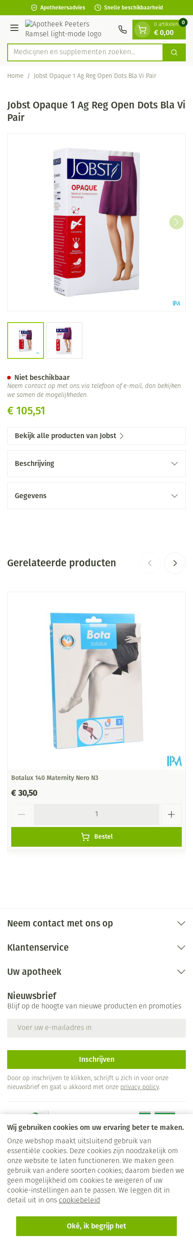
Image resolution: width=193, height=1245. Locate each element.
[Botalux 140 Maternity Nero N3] (96, 681)
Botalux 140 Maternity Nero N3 (54, 778)
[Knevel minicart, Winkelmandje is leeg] (142, 30)
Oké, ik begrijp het (96, 1226)
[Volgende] (176, 222)
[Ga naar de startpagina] (69, 29)
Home (15, 76)
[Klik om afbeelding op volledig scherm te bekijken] (96, 222)
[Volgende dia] (175, 563)
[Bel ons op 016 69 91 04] (122, 29)
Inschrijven (96, 1059)
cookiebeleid (79, 1200)
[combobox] (85, 52)
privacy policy (139, 1087)
